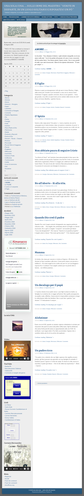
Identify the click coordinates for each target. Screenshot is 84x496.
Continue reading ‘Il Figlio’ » (43, 103)
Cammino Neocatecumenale (30, 17)
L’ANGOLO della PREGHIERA (68, 17)
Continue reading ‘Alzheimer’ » (44, 337)
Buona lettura (47, 17)
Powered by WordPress (38, 492)
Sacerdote (8, 153)
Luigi (6, 202)
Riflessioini (71, 73)
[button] (17, 351)
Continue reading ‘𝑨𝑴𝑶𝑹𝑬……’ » (45, 69)
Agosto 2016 (9, 232)
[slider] (15, 358)
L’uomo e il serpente (11, 187)
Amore (44, 73)
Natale (7, 132)
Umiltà (7, 162)
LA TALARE (8, 185)
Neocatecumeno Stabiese (13, 368)
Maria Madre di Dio (11, 128)
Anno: (8, 425)
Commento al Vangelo (12, 111)
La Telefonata (16, 206)
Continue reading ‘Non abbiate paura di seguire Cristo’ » (52, 170)
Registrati (8, 476)
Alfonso (41, 52)
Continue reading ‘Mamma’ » (44, 272)
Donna (47, 207)
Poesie (7, 147)
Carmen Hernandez (11, 416)
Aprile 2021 (8, 220)
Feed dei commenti (11, 483)
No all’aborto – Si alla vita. (50, 183)
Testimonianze (62, 174)
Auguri (7, 106)
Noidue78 (8, 366)
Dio (47, 243)
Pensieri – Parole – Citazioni (13, 138)
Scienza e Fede (69, 207)
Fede (6, 123)
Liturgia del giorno (17, 266)
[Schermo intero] (28, 359)
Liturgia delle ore (17, 277)
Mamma (40, 252)
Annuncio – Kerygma (11, 104)
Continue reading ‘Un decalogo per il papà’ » (49, 305)
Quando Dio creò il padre (49, 217)
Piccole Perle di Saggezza (63, 73)
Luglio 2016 (8, 235)
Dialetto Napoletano (55, 140)
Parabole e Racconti (59, 107)
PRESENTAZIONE (14, 17)
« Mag (6, 91)
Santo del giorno (17, 254)
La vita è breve (9, 180)
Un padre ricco (43, 350)
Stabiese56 (8, 371)
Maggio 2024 (9, 213)
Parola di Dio (9, 136)
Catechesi (8, 108)
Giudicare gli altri (14, 200)
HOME (5, 17)
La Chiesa (8, 405)
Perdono (7, 141)
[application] (17, 351)
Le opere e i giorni (17, 296)
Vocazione (8, 168)
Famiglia (48, 73)
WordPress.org (9, 485)
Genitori (53, 107)
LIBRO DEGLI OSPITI (9, 20)
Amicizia (44, 140)
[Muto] (25, 359)
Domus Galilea (9, 418)
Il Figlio (39, 83)
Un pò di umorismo (11, 164)
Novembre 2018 (10, 224)
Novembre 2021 (10, 215)
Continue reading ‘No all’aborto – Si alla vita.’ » (49, 203)
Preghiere (8, 149)
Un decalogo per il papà (49, 285)
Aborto (44, 207)
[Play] (7, 359)
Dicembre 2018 (10, 222)
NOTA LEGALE (21, 20)
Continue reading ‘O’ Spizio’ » (44, 136)
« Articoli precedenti (42, 383)
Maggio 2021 (9, 217)
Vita (67, 174)
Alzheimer (41, 317)
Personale (8, 143)
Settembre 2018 (10, 228)
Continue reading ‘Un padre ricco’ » (46, 370)
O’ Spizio (40, 116)
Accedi (7, 479)
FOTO (56, 17)
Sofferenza (8, 158)
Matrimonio (53, 73)
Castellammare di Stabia (12, 420)
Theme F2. (49, 492)
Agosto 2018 (9, 230)
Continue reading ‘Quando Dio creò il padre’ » (49, 239)
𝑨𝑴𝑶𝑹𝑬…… (41, 49)
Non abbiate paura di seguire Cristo (56, 150)
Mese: (8, 437)
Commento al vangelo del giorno (15, 373)
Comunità (8, 113)
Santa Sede (8, 407)
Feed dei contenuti (11, 481)
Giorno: (8, 434)
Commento (37, 74)
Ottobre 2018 (9, 226)
